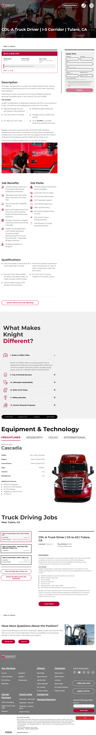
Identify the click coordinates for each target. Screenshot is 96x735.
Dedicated (5, 683)
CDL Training (41, 687)
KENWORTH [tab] (34, 437)
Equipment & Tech (23, 416)
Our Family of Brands (61, 687)
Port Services (6, 680)
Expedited (21, 673)
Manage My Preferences (22, 732)
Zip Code (76, 702)
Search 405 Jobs (9, 416)
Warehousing (22, 680)
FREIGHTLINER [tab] (10, 437)
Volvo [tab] (53, 437)
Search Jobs (84, 710)
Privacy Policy (20, 728)
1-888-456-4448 (8, 641)
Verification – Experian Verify (26, 707)
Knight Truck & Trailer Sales (8, 707)
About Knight (59, 683)
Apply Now (37, 416)
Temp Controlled (7, 676)
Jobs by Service (42, 676)
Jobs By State (41, 680)
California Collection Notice (31, 728)
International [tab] (75, 437)
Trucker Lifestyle (42, 691)
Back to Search (9, 46)
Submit (79, 90)
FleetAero (5, 711)
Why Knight (40, 673)
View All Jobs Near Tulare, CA (16, 571)
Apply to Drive (83, 691)
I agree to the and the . (79, 85)
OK (85, 718)
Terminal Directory (46, 699)
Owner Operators (42, 683)
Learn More (52, 604)
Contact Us (24, 641)
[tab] (16, 536)
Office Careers (59, 676)
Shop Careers (59, 673)
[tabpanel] (48, 474)
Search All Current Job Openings (16, 577)
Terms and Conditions (78, 84)
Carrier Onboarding (8, 702)
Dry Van (4, 673)
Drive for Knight (70, 5)
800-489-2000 (51, 416)
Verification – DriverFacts (27, 699)
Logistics (21, 676)
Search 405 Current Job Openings (20, 303)
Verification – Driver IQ (26, 703)
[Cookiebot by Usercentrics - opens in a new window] (8, 732)
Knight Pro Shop (60, 691)
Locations (58, 680)
